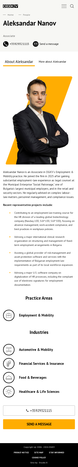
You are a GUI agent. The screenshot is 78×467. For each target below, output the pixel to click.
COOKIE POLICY (39, 457)
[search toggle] (72, 6)
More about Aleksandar (52, 61)
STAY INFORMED (56, 452)
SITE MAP (39, 452)
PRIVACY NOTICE (21, 452)
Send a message (39, 424)
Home (11, 14)
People (26, 14)
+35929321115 (41, 410)
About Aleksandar (19, 61)
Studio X (43, 462)
